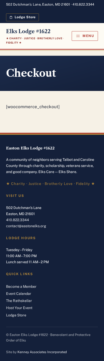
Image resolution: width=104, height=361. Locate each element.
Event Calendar (18, 294)
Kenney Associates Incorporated (42, 352)
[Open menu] (85, 36)
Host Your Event (19, 308)
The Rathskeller (19, 301)
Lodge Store (16, 315)
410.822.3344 (83, 4)
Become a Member (21, 286)
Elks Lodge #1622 (28, 31)
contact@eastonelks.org (26, 226)
